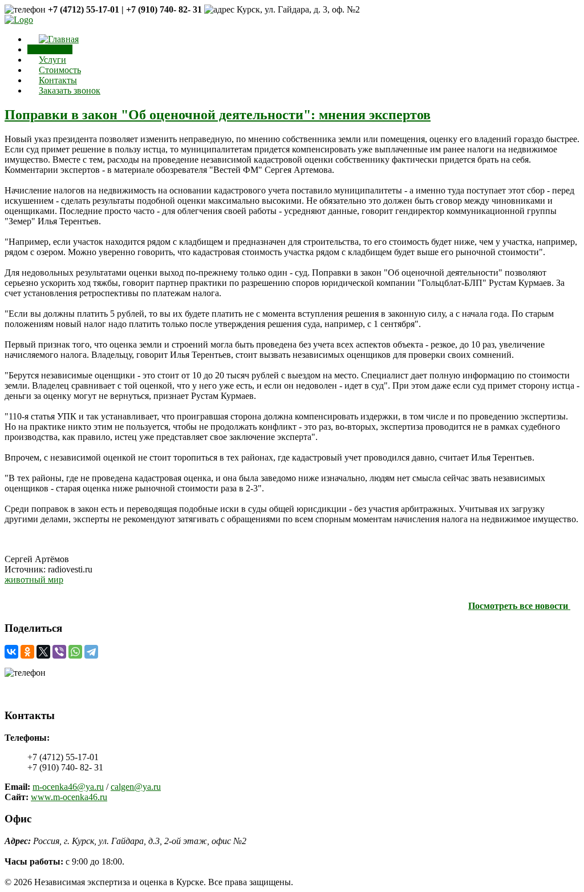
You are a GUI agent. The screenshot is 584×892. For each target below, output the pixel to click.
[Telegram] (91, 652)
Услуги (52, 59)
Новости (55, 49)
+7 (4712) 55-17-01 (40, 683)
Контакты (58, 80)
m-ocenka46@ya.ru (68, 787)
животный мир (34, 579)
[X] (43, 652)
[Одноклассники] (27, 652)
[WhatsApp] (75, 652)
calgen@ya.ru (136, 787)
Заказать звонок (69, 90)
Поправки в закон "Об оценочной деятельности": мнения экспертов (218, 114)
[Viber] (59, 652)
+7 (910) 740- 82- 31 (42, 693)
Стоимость (60, 70)
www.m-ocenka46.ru (69, 797)
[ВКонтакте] (11, 652)
